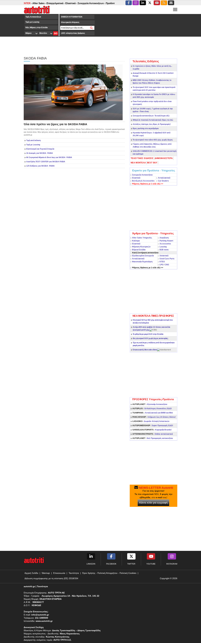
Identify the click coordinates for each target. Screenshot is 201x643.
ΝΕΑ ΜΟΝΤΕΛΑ (138, 162)
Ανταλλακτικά (164, 178)
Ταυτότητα (74, 573)
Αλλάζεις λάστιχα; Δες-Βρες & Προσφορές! (152, 124)
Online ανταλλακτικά (152, 434)
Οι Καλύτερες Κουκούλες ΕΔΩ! (152, 408)
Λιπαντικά (164, 256)
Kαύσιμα (136, 241)
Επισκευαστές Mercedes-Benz (145, 350)
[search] (91, 28)
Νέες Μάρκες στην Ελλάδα (36, 27)
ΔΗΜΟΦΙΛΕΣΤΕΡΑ (164, 158)
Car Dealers (163, 181)
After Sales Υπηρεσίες (142, 238)
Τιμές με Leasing (32, 22)
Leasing (163, 247)
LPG (161, 265)
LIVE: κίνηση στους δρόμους (73, 33)
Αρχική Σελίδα (31, 573)
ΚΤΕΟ (162, 262)
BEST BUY (152, 162)
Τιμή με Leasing (33, 145)
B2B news (164, 250)
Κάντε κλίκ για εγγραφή (153, 502)
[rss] (164, 2)
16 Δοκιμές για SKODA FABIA (39, 153)
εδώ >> (147, 184)
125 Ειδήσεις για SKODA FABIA (40, 166)
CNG (167, 265)
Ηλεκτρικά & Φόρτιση (70, 22)
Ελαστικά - (64, 3)
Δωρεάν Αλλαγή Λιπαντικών (150, 421)
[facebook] (128, 2)
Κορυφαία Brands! (152, 430)
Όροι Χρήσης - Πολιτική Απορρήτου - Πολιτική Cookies (109, 573)
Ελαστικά (136, 178)
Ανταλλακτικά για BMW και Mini (152, 413)
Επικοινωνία (59, 573)
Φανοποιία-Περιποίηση (142, 262)
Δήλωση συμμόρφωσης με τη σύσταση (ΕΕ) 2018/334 (51, 578)
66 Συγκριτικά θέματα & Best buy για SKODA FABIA (49, 157)
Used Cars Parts (167, 259)
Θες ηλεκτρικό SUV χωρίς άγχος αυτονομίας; (150, 338)
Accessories (165, 244)
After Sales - (32, 3)
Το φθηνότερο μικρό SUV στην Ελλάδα (148, 334)
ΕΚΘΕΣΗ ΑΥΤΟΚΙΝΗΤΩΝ (71, 17)
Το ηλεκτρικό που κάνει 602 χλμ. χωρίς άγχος (153, 140)
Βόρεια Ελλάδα (138, 250)
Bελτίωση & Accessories (143, 181)
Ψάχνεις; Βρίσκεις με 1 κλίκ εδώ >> (147, 268)
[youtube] (157, 2)
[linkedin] (143, 2)
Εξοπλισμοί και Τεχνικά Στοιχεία (40, 149)
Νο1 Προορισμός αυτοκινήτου (152, 438)
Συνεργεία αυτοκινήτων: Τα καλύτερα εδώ (151, 116)
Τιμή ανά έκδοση (33, 140)
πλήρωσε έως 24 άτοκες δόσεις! (154, 417)
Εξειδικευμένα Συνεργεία (143, 256)
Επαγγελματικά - (48, 3)
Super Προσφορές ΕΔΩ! (152, 425)
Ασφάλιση (164, 238)
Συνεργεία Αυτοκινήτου (142, 175)
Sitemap (46, 573)
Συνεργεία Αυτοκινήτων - (84, 3)
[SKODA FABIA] (73, 92)
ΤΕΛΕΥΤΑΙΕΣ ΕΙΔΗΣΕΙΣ (142, 158)
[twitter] (150, 2)
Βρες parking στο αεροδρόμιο (146, 128)
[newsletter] (171, 2)
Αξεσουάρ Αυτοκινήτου (149, 404)
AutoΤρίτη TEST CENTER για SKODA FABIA (45, 162)
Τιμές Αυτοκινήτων (33, 17)
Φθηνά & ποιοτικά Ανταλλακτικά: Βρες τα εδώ (153, 120)
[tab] (142, 158)
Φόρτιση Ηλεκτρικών (141, 247)
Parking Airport (166, 241)
